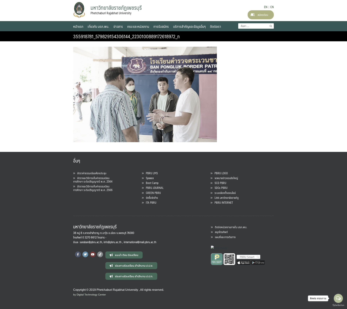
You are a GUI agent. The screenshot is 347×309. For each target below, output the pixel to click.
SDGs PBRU (220, 187)
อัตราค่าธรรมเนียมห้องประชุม (90, 173)
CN (272, 6)
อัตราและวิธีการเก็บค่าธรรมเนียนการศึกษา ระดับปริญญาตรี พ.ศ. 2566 (93, 188)
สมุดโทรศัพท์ (220, 231)
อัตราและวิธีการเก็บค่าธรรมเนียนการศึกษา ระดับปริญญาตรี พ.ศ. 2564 (92, 180)
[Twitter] (85, 254)
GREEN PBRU (152, 192)
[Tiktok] (100, 254)
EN (265, 6)
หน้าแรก (78, 26)
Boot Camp (151, 182)
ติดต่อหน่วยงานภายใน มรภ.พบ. (230, 227)
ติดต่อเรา (215, 26)
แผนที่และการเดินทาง (224, 237)
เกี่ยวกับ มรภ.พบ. (98, 26)
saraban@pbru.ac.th (91, 242)
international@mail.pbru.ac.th (140, 242)
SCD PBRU (219, 182)
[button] (124, 254)
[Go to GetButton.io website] (338, 305)
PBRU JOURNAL (154, 187)
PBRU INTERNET (222, 202)
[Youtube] (93, 254)
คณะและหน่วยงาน (138, 26)
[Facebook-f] (78, 254)
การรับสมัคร (161, 26)
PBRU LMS (151, 173)
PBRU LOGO (220, 173)
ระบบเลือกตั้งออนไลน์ (224, 192)
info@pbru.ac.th (112, 242)
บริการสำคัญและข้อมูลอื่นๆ (189, 26)
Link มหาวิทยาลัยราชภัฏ (225, 197)
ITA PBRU (150, 202)
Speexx (149, 178)
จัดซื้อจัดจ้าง (151, 197)
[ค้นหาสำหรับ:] (256, 26)
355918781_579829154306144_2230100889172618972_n (126, 36)
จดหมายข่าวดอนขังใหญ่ (225, 178)
